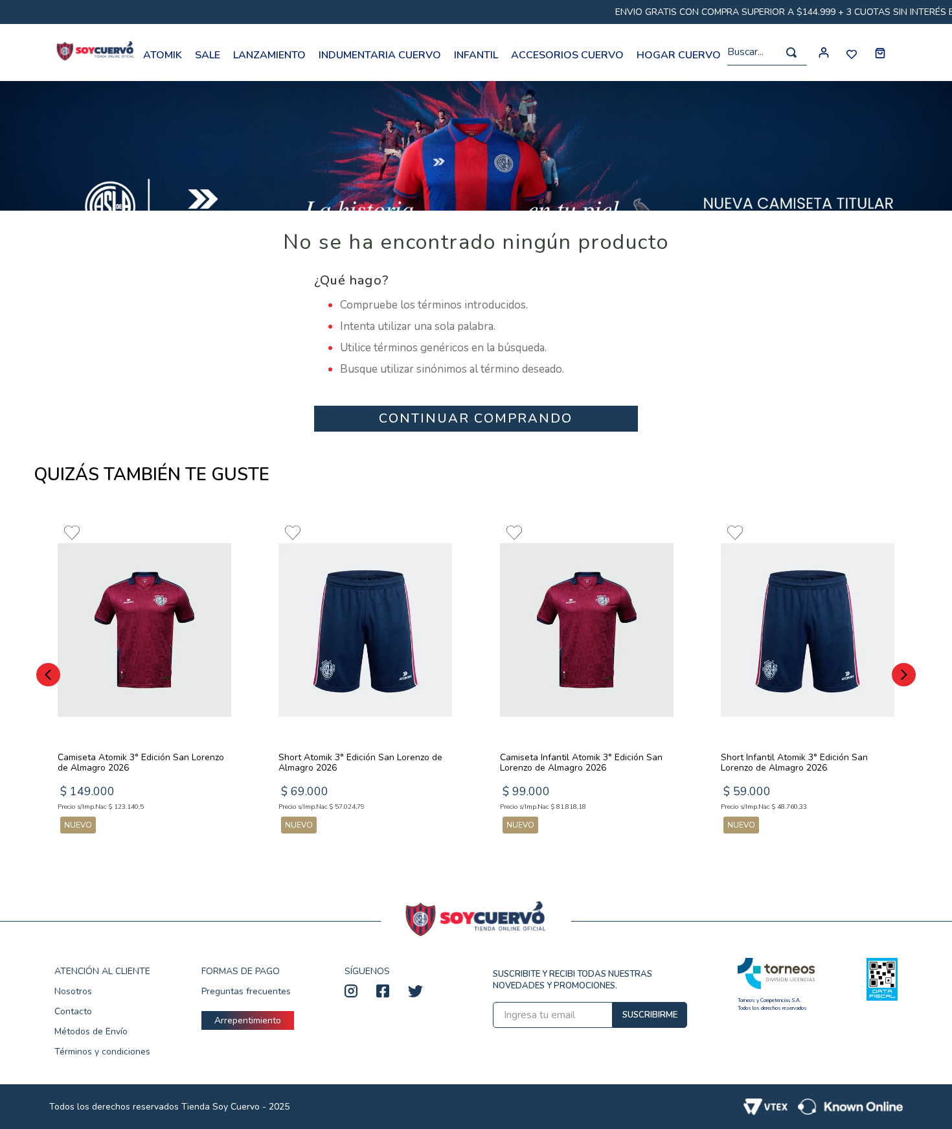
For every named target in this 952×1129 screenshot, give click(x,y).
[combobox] (767, 52)
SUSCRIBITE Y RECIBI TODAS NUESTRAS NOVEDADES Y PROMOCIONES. (572, 980)
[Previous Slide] (48, 674)
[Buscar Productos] (791, 52)
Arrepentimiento (247, 1020)
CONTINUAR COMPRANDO (475, 418)
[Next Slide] (904, 674)
